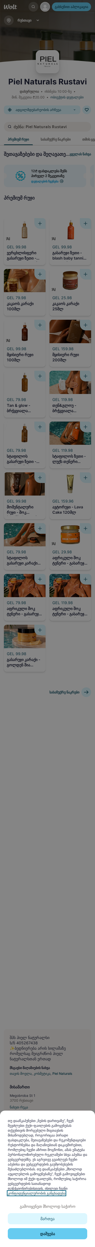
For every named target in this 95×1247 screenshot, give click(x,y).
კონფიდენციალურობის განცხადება (36, 1193)
